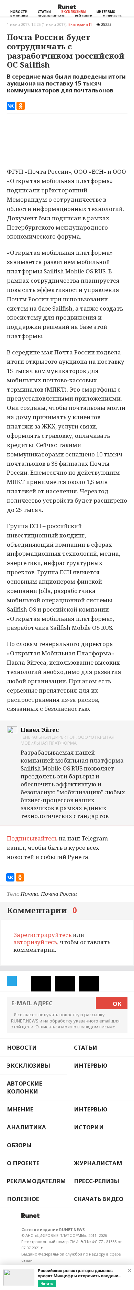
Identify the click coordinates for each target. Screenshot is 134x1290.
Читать (47, 1283)
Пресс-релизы (96, 1181)
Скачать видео (98, 1199)
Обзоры (19, 1145)
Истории (89, 1127)
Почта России (59, 893)
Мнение (20, 1109)
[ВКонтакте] (11, 106)
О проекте (23, 1163)
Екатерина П (80, 24)
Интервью (106, 12)
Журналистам (98, 1163)
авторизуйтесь (35, 942)
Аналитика (26, 1127)
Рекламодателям (36, 1181)
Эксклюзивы (73, 12)
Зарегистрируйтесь (42, 935)
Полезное (23, 1199)
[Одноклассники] (20, 106)
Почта (29, 893)
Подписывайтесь (32, 838)
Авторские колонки (24, 1087)
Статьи (44, 12)
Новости (18, 12)
